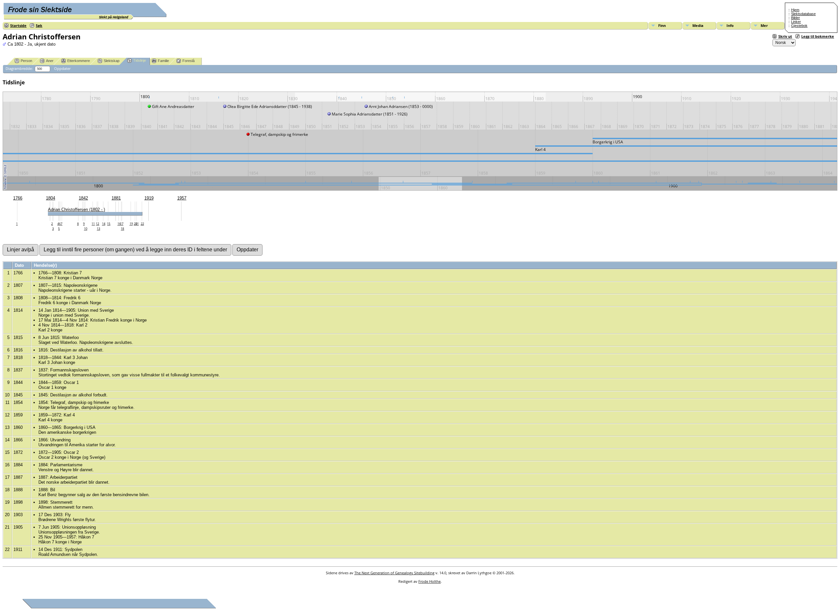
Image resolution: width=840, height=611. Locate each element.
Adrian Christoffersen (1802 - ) (76, 209)
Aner (49, 61)
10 (85, 228)
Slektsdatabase (803, 14)
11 (93, 223)
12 (97, 223)
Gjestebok (799, 26)
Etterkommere (78, 61)
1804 (50, 198)
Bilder (795, 18)
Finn (662, 25)
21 (137, 223)
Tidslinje (139, 60)
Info (730, 25)
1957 (181, 198)
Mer (764, 25)
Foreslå (188, 61)
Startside (18, 25)
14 (103, 223)
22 (142, 223)
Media (698, 25)
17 (121, 223)
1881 (116, 198)
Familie (163, 61)
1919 (149, 198)
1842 (83, 198)
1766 (17, 198)
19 (131, 223)
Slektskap (111, 61)
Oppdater (62, 68)
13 (98, 228)
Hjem (795, 10)
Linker (796, 22)
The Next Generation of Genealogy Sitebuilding (394, 572)
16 (119, 223)
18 (122, 228)
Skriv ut (785, 36)
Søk (39, 25)
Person (26, 61)
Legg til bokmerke (817, 36)
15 (108, 223)
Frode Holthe (429, 581)
